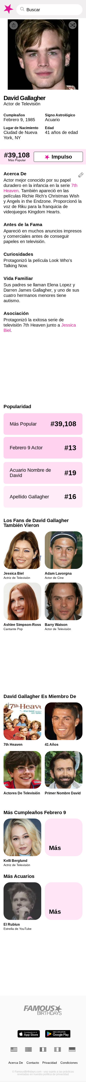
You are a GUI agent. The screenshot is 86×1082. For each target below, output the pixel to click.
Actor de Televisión (22, 103)
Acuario (52, 119)
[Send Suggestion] (81, 176)
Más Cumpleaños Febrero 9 (35, 812)
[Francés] (43, 1049)
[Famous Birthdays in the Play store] (58, 1034)
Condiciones (69, 1062)
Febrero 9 (13, 119)
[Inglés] (14, 1049)
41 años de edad (61, 132)
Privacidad (49, 1062)
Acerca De (15, 1062)
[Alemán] (72, 1049)
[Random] (73, 25)
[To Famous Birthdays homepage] (8, 9)
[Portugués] (28, 1049)
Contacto (32, 1062)
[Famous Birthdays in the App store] (29, 1034)
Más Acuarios (19, 876)
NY (18, 137)
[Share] (13, 25)
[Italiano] (57, 1049)
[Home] (43, 1010)
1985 (30, 119)
